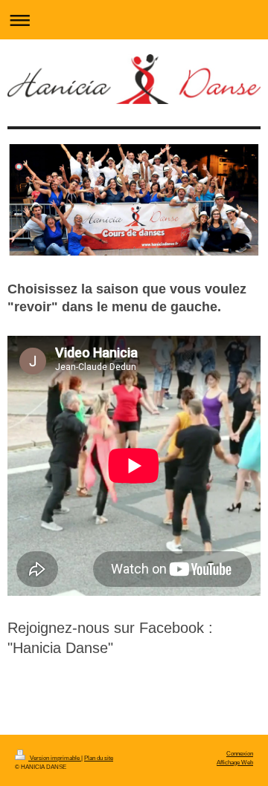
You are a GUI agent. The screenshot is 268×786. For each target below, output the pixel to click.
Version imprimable (54, 757)
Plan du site (98, 757)
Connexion (239, 753)
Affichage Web (235, 762)
